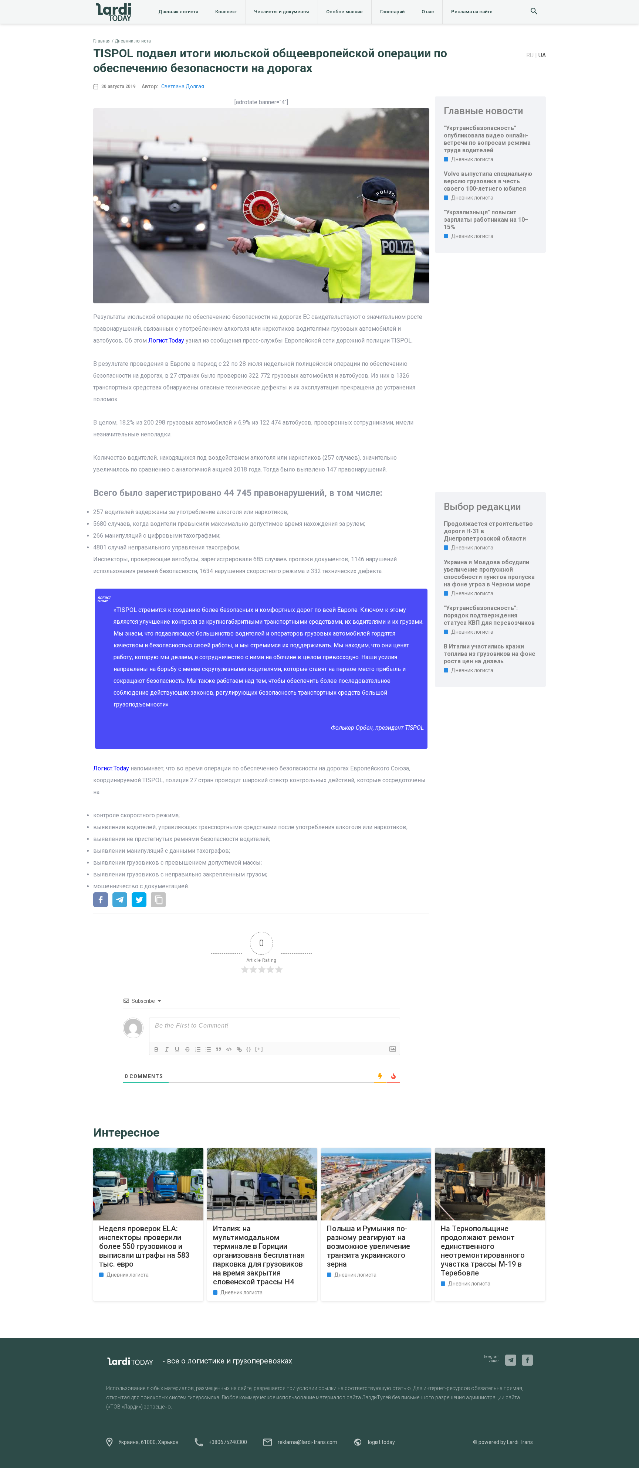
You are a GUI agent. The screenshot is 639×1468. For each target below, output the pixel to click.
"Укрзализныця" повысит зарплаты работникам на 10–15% (486, 220)
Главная (102, 41)
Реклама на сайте (472, 11)
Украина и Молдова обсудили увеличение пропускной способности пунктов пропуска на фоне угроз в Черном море (489, 573)
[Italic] (167, 1049)
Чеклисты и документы (281, 11)
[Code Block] (229, 1049)
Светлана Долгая (182, 86)
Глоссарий (392, 11)
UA (542, 55)
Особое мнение (344, 11)
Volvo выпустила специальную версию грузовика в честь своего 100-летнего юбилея (488, 181)
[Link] (239, 1049)
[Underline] (177, 1049)
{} (248, 1049)
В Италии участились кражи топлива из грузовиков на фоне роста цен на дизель (489, 654)
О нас (428, 11)
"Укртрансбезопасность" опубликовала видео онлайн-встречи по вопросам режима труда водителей (487, 139)
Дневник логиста (178, 11)
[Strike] (187, 1049)
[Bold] (156, 1049)
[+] (259, 1049)
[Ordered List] (198, 1049)
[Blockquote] (218, 1049)
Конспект (226, 11)
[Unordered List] (208, 1049)
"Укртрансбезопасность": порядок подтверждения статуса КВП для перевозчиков (489, 615)
